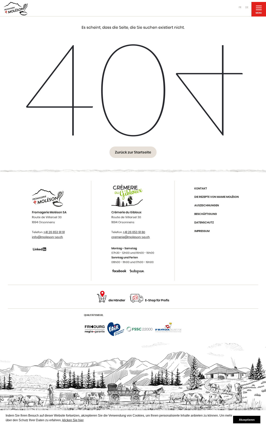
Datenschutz (204, 222)
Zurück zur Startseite (133, 152)
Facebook (119, 271)
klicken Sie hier (72, 420)
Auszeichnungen (206, 205)
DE (246, 7)
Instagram (137, 271)
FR (240, 7)
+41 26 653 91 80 (134, 232)
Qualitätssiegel (93, 315)
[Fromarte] (168, 329)
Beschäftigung (205, 214)
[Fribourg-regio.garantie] (95, 329)
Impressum (202, 231)
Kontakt (200, 188)
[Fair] (115, 329)
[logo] (16, 8)
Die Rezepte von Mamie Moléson (216, 197)
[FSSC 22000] (140, 329)
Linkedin (40, 249)
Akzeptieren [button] (247, 419)
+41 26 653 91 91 (54, 232)
